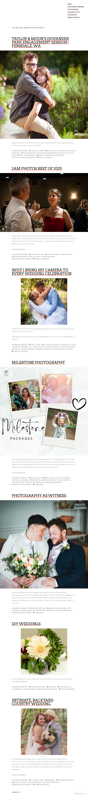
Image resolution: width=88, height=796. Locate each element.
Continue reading (18, 249)
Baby (46, 477)
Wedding (16, 346)
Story (73, 344)
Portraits (66, 344)
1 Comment (39, 484)
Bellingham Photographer (34, 153)
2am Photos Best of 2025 (37, 168)
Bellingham (52, 150)
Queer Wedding (48, 256)
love (72, 153)
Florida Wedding (67, 346)
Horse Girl (16, 349)
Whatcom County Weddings (24, 157)
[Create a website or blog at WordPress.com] (19, 792)
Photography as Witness (39, 495)
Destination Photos (52, 344)
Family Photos (34, 256)
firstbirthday (18, 482)
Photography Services (76, 6)
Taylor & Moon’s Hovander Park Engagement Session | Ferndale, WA (40, 42)
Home (69, 4)
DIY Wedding (17, 689)
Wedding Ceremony (44, 349)
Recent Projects (74, 17)
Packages (16, 153)
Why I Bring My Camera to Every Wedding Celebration (41, 272)
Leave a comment (46, 157)
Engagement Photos (66, 150)
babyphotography (19, 256)
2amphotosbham (20, 150)
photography (18, 155)
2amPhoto (68, 254)
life (67, 153)
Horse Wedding (28, 349)
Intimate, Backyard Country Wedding (32, 702)
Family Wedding (52, 346)
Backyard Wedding (66, 780)
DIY (70, 686)
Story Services (73, 9)
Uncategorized (53, 254)
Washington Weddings (34, 155)
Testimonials (72, 15)
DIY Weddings (26, 624)
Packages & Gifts (74, 12)
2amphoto (15, 792)
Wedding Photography (54, 155)
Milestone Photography (38, 362)
